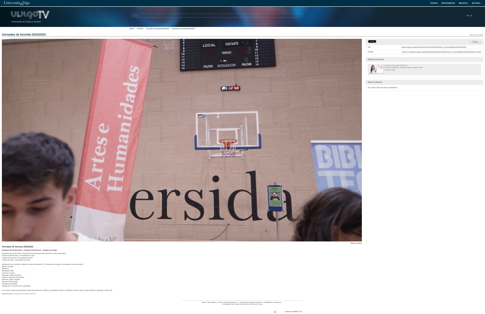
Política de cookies (257, 304)
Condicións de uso (245, 304)
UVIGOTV (140, 29)
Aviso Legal (235, 304)
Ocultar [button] (475, 42)
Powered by (293, 311)
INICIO (131, 29)
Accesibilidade (226, 304)
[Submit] (299, 16)
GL (472, 16)
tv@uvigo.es (277, 302)
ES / (468, 16)
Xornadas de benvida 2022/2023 (157, 29)
